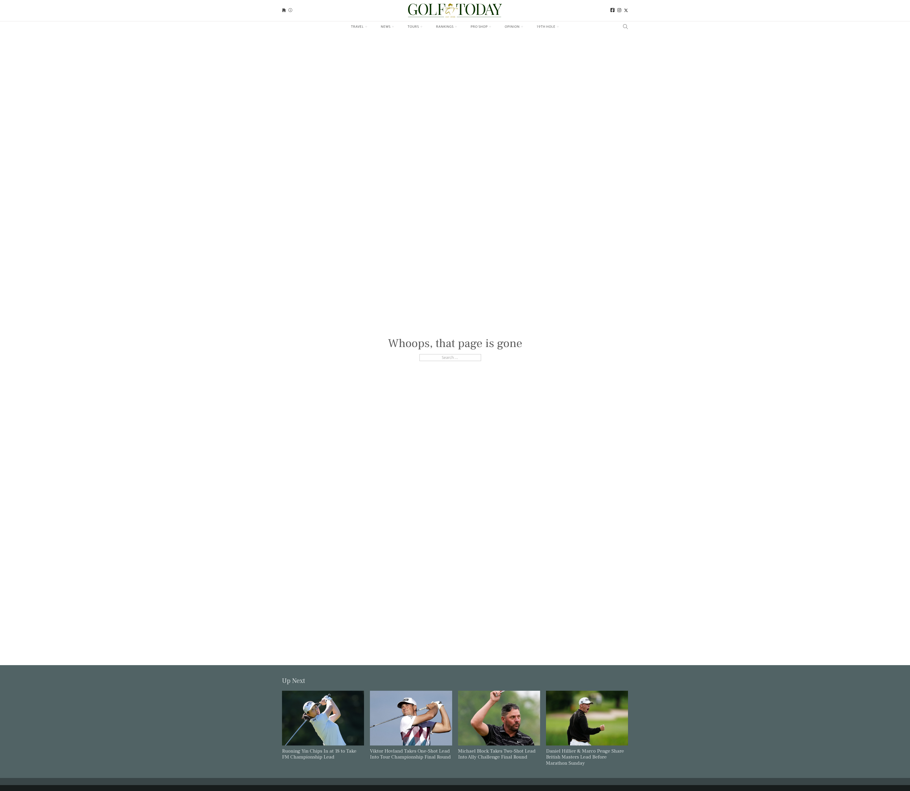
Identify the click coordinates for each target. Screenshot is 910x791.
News (386, 27)
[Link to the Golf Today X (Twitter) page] (626, 10)
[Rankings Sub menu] (456, 27)
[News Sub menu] (393, 27)
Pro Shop (479, 27)
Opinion (512, 27)
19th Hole (546, 27)
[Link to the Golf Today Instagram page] (619, 10)
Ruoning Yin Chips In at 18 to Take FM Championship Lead (319, 754)
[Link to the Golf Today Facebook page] (612, 10)
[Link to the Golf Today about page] (290, 10)
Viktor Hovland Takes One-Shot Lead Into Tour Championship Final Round (410, 754)
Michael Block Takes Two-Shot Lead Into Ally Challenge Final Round (497, 754)
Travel (357, 27)
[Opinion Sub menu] (522, 27)
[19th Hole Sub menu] (558, 27)
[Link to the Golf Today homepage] (284, 10)
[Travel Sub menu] (366, 27)
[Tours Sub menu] (421, 27)
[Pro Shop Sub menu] (490, 27)
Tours (413, 27)
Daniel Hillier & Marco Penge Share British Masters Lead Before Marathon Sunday (585, 757)
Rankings (445, 27)
